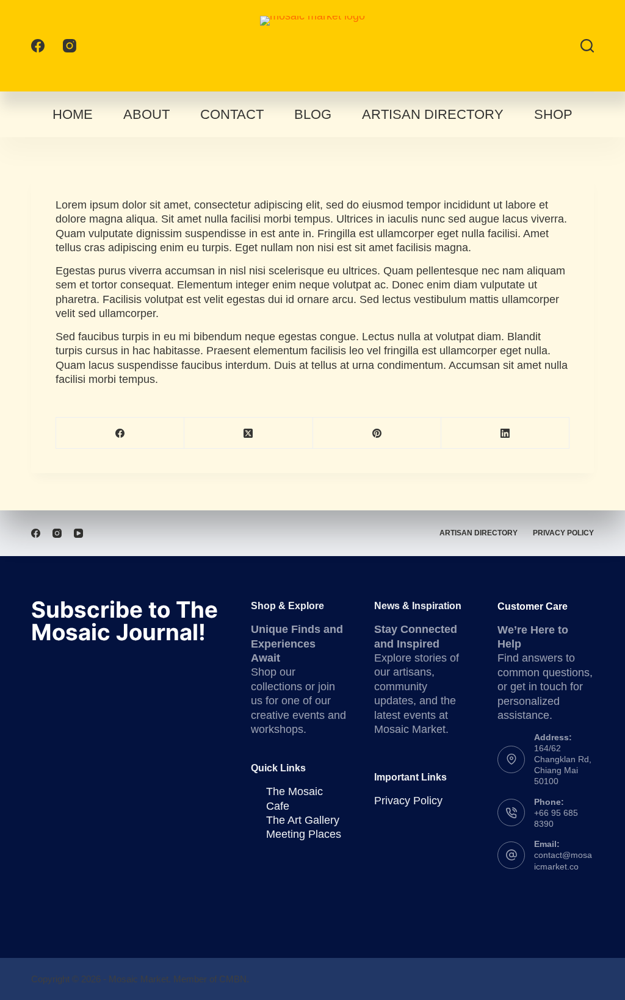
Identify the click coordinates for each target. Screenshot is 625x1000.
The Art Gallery (302, 820)
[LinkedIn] (505, 433)
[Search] (587, 45)
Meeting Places (303, 834)
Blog (312, 114)
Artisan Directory (433, 114)
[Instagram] (69, 45)
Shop (553, 114)
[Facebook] (38, 45)
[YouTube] (78, 533)
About (146, 114)
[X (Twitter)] (248, 433)
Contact (232, 114)
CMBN (233, 979)
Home (72, 114)
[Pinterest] (377, 433)
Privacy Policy (563, 533)
